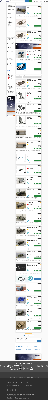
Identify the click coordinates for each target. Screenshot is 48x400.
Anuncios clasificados (11, 87)
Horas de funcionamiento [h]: (10, 42)
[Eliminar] (24, 1)
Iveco (9, 23)
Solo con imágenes (11, 91)
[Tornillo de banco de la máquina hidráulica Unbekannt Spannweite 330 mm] (21, 242)
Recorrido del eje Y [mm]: (10, 58)
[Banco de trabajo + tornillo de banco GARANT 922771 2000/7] (21, 133)
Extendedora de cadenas (12, 377)
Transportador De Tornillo (36, 350)
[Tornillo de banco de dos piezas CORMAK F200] (21, 108)
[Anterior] (16, 10)
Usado (9, 83)
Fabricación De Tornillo (19, 349)
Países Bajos (11, 75)
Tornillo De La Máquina (28, 349)
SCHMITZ (9, 21)
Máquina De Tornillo (18, 350)
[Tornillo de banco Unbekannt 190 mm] (21, 312)
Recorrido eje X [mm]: (9, 55)
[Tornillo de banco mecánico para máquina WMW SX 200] (21, 10)
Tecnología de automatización (10, 11)
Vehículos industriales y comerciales (10, 5)
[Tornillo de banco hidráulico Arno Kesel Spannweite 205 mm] (21, 193)
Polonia (10, 76)
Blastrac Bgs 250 (21, 377)
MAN (9, 20)
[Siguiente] (25, 10)
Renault (9, 31)
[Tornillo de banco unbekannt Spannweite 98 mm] (21, 83)
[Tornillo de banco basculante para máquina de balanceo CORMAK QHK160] (21, 120)
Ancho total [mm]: (9, 47)
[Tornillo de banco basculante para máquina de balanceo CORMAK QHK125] (21, 95)
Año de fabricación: (9, 39)
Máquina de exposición (11, 82)
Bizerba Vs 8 (32, 377)
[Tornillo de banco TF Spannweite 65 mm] (21, 22)
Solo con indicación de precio (11, 38)
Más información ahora (37, 278)
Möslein (9, 30)
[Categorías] (10, 1)
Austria (10, 78)
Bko (35, 377)
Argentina (9, 70)
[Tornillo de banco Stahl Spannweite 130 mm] (21, 325)
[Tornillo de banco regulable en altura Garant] (21, 157)
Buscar (27, 1)
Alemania (11, 74)
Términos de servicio (25, 398)
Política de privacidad (19, 398)
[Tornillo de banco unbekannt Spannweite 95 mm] (21, 35)
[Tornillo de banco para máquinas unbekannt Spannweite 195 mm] (21, 230)
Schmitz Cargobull (10, 22)
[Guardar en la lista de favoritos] (40, 7)
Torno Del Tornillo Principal (36, 349)
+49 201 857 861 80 (10, 374)
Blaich (38, 377)
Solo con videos (10, 92)
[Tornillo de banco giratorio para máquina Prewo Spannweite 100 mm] (21, 255)
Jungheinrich (10, 26)
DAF (9, 24)
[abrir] (28, 17)
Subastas (9, 88)
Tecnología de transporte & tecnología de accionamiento (11, 9)
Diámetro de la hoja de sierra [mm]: (10, 64)
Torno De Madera (35, 346)
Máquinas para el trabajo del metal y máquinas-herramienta (11, 7)
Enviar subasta (37, 359)
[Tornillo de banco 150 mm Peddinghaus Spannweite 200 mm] (21, 300)
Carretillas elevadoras (11, 12)
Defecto (9, 84)
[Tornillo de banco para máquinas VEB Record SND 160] (21, 205)
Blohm (17, 377)
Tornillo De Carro (27, 346)
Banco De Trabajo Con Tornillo (20, 346)
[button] (47, 1)
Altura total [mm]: (9, 50)
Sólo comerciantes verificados (10, 93)
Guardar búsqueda (28, 333)
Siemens (9, 25)
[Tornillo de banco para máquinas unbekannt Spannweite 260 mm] (21, 218)
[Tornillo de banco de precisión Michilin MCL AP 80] (21, 180)
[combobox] (11, 73)
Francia (10, 77)
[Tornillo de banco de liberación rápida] (21, 169)
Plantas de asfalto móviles (27, 377)
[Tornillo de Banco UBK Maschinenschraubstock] (21, 66)
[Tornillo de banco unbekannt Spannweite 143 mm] (21, 287)
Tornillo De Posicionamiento (28, 350)
